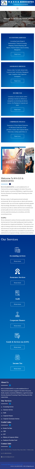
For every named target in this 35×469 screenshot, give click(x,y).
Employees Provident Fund (10, 440)
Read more (17, 54)
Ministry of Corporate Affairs (10, 437)
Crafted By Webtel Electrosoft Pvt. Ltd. (12, 464)
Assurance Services (8, 409)
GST (4, 434)
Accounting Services (8, 406)
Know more (17, 261)
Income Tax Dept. (7, 428)
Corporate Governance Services (11, 418)
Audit (4, 412)
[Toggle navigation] (17, 8)
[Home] (17, 3)
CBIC (4, 431)
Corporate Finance (8, 415)
